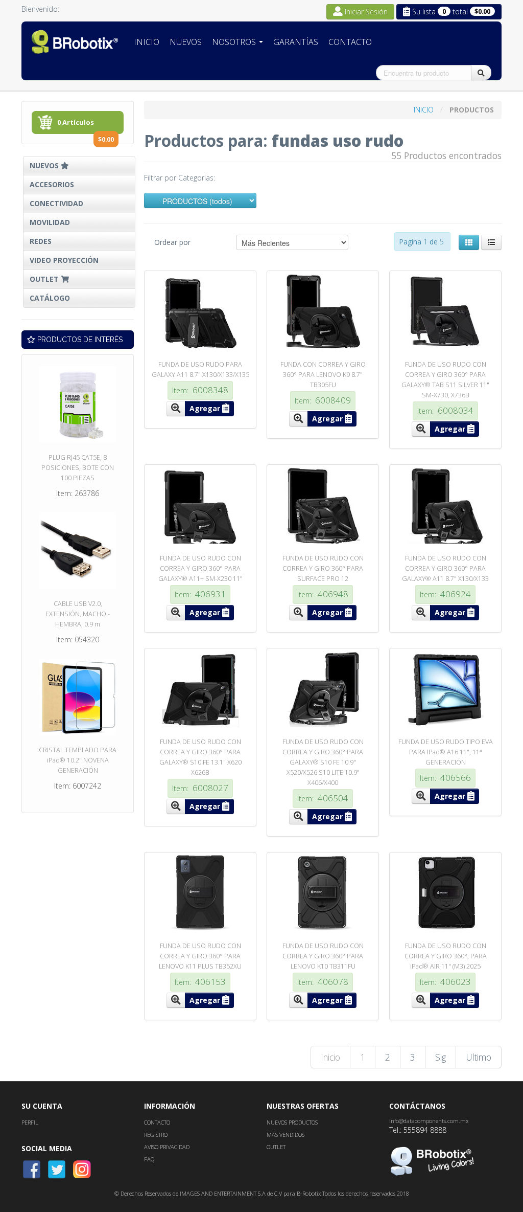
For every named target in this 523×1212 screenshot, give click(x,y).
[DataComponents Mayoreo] (75, 41)
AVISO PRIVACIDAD (166, 1147)
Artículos (85, 126)
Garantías (295, 42)
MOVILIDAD (50, 222)
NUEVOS (45, 165)
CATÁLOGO (50, 298)
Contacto (350, 42)
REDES (41, 241)
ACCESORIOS (52, 184)
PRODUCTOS (471, 110)
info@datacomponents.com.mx (428, 1121)
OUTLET (45, 279)
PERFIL (29, 1122)
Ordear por (172, 242)
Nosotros (235, 42)
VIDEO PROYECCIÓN (64, 260)
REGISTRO (156, 1134)
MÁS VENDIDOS (285, 1134)
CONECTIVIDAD (56, 203)
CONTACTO (157, 1122)
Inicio (146, 42)
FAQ (149, 1159)
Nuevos (186, 42)
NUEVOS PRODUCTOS (292, 1122)
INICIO (425, 110)
